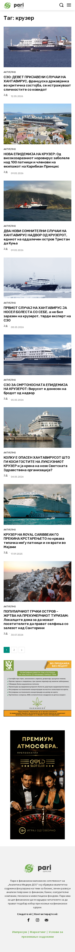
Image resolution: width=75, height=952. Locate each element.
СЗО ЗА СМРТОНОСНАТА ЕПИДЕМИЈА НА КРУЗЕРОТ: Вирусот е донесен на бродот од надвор (36, 389)
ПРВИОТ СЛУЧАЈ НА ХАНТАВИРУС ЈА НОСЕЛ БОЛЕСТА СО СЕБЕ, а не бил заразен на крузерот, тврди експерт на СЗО (37, 314)
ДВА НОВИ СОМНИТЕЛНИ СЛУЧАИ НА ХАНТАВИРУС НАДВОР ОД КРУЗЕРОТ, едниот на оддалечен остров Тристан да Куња (37, 237)
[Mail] (46, 920)
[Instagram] (37, 920)
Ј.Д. (6, 95)
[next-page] (22, 650)
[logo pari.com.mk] (20, 5)
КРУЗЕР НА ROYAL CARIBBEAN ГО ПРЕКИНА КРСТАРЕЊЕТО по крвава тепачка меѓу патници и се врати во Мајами (35, 540)
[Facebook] (28, 920)
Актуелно (10, 72)
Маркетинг (38, 932)
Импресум (19, 932)
